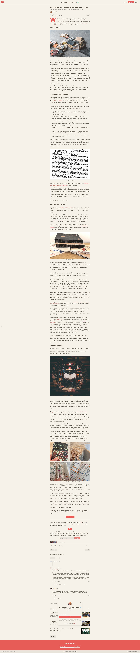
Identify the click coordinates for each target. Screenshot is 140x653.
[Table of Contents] (1, 326)
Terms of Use (75, 619)
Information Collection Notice (69, 620)
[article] (70, 631)
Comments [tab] (53, 557)
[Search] (124, 2)
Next (86, 549)
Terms (11, 651)
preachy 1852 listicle (57, 100)
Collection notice (14, 651)
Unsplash (75, 57)
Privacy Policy (78, 620)
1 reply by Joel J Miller (57, 598)
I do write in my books (57, 220)
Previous (54, 549)
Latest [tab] (54, 609)
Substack (129, 651)
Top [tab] (51, 609)
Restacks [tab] (57, 557)
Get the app (74, 651)
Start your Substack (68, 651)
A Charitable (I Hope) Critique (55, 630)
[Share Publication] (126, 2)
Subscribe (131, 2)
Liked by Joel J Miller (57, 569)
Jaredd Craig (69, 396)
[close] (80, 602)
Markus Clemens (69, 57)
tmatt (53, 588)
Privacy (8, 651)
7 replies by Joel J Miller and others (60, 584)
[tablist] (55, 558)
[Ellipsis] (89, 568)
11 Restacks (63, 542)
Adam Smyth (59, 319)
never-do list (72, 180)
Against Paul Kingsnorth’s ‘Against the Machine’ (62, 629)
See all (52, 636)
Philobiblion (64, 185)
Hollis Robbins (55, 567)
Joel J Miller (55, 11)
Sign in (136, 2)
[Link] (48, 94)
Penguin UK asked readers (66, 207)
